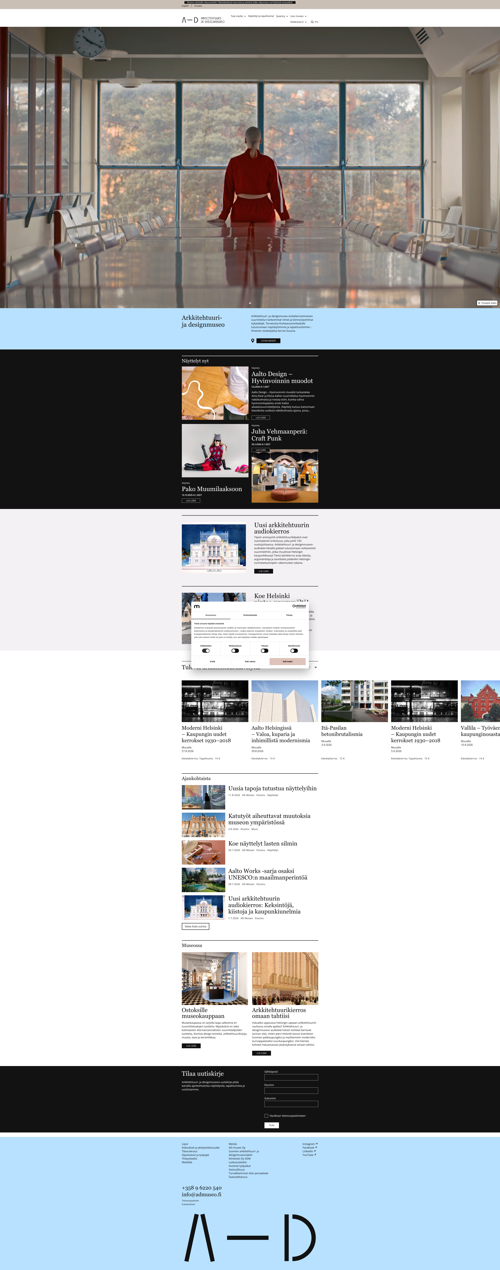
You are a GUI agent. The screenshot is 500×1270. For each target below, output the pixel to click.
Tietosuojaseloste (190, 1200)
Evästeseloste (188, 1204)
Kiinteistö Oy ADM (240, 1158)
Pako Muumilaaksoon (212, 488)
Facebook (308, 1147)
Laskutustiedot (238, 1162)
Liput (185, 1144)
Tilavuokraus (189, 1151)
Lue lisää (261, 417)
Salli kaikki (287, 661)
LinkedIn (307, 1151)
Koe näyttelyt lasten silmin (262, 843)
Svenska (198, 6)
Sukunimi (270, 1098)
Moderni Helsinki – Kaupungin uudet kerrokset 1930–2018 (206, 734)
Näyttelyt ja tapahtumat (261, 16)
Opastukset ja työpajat (195, 1155)
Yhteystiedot (189, 1158)
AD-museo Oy (237, 1147)
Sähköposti (271, 1071)
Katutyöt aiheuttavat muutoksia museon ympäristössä (269, 819)
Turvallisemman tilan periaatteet (248, 1173)
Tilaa (271, 1125)
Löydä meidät (268, 340)
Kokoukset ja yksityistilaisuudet (201, 1147)
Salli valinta (250, 661)
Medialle (187, 1162)
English (185, 6)
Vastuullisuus (237, 1169)
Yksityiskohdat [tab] (250, 615)
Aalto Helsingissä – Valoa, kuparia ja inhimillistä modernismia (281, 734)
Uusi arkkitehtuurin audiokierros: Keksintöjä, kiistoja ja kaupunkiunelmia (264, 905)
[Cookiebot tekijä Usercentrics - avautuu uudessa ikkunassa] (294, 607)
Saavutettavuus (238, 1177)
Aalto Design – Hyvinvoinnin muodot (283, 377)
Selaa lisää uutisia (195, 926)
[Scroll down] (250, 302)
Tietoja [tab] (289, 615)
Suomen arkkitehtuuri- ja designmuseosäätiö (244, 1153)
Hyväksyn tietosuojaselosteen (288, 1115)
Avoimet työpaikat (240, 1166)
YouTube (307, 1155)
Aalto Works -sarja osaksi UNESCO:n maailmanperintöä (267, 874)
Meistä (233, 1144)
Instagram (308, 1144)
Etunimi (269, 1085)
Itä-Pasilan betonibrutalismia (342, 731)
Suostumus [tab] (210, 615)
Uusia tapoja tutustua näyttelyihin (272, 788)
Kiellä (212, 661)
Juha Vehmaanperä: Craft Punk (280, 435)
